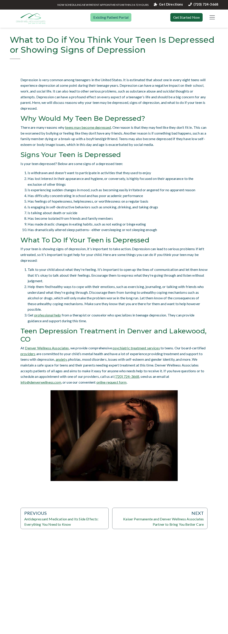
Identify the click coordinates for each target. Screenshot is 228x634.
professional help (47, 315)
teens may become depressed (88, 127)
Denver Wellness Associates (47, 348)
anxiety (61, 359)
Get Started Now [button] (186, 17)
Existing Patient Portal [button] (110, 17)
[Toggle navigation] (212, 17)
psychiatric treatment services (136, 348)
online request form (111, 382)
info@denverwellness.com (40, 382)
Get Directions (171, 4)
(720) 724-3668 (205, 4)
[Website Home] (31, 18)
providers (27, 354)
